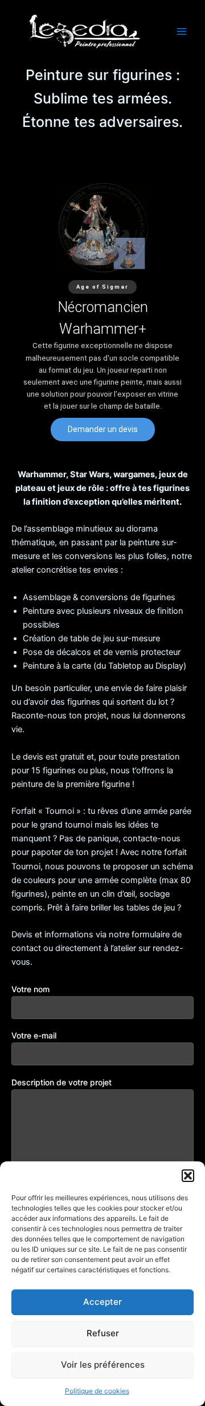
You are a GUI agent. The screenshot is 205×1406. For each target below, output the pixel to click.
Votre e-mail (33, 1035)
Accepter (102, 1301)
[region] (102, 312)
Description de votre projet (61, 1082)
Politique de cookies (97, 1391)
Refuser (103, 1333)
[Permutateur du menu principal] (182, 31)
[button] (188, 1175)
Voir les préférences (103, 1364)
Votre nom (30, 989)
